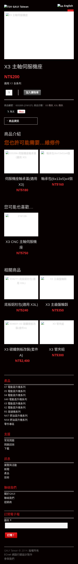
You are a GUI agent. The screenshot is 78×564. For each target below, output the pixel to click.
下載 (6, 448)
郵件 (7, 520)
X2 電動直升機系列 (15, 407)
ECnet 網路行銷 (13, 554)
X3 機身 (49, 105)
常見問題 (9, 440)
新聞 (6, 469)
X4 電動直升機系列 (15, 395)
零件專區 (9, 424)
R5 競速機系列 (12, 411)
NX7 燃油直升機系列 (16, 415)
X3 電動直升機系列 (15, 403)
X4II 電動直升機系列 (15, 399)
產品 (6, 473)
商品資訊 (14, 121)
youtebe (28, 559)
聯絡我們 (9, 498)
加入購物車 (32, 92)
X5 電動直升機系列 (15, 391)
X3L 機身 (58, 105)
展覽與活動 (10, 465)
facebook (17, 559)
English (68, 5)
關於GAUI (9, 493)
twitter (22, 559)
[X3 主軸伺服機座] (39, 35)
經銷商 (8, 502)
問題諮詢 (9, 444)
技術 (6, 477)
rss (33, 559)
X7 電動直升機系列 (15, 387)
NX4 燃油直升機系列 (16, 419)
